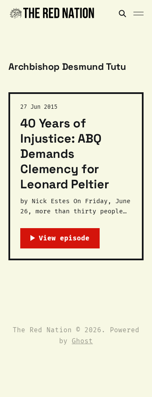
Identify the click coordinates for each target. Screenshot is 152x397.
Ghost (82, 341)
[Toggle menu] (138, 13)
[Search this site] (122, 13)
